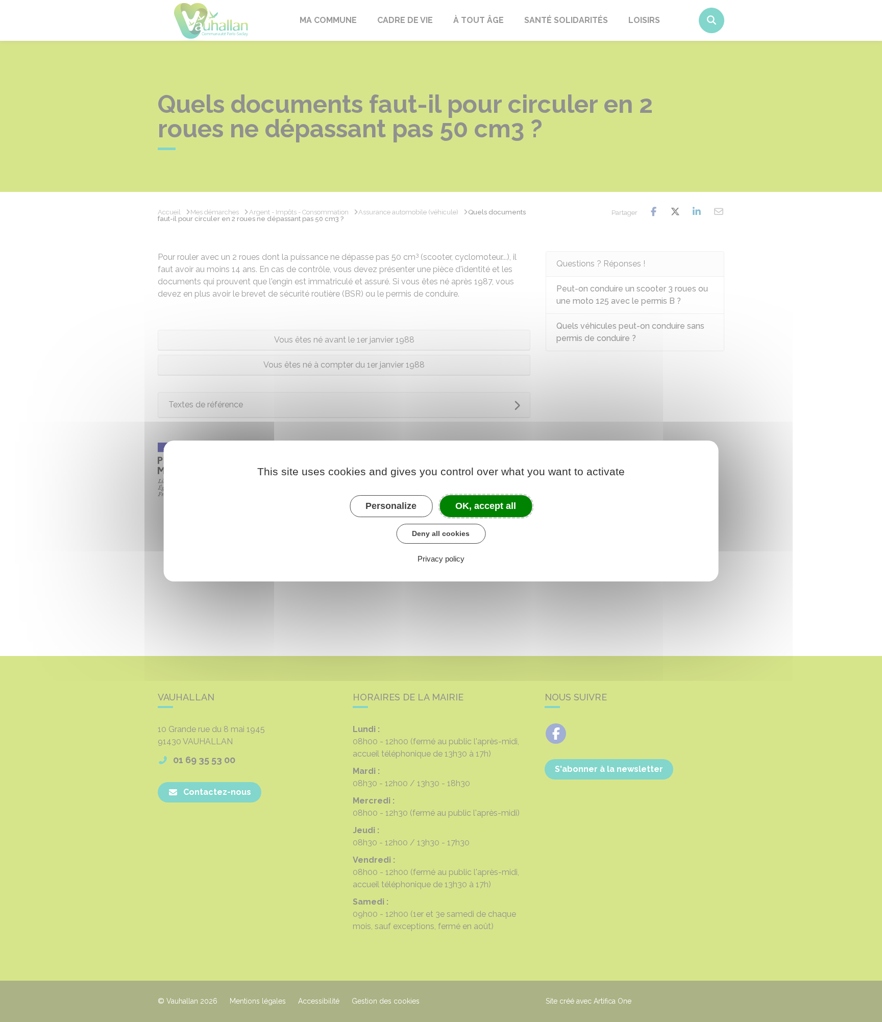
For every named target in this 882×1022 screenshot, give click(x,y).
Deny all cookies (441, 533)
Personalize (390, 506)
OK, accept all (485, 506)
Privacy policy (441, 558)
